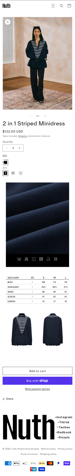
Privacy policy (65, 449)
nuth (14, 448)
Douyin (64, 437)
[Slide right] (45, 116)
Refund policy (48, 449)
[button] (53, 6)
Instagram (64, 417)
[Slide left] (30, 116)
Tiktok (64, 422)
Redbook (64, 432)
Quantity (8, 141)
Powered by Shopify (28, 448)
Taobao (64, 427)
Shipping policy (48, 454)
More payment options (37, 389)
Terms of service (29, 454)
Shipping (22, 136)
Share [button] (9, 398)
